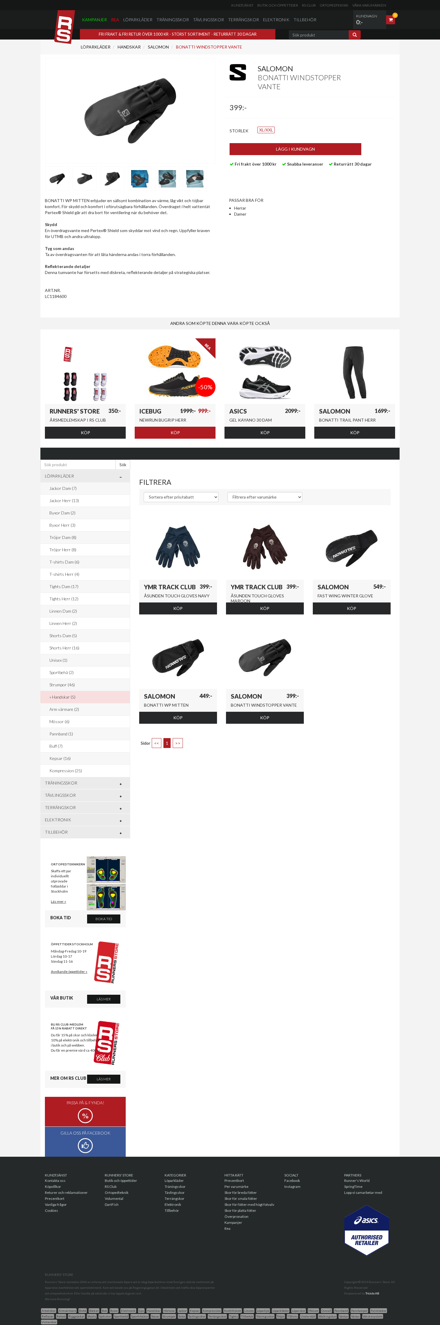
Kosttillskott (232, 1310)
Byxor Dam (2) (62, 512)
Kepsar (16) (60, 758)
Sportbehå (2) (61, 672)
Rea (115, 19)
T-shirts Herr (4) (64, 574)
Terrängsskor (217, 1316)
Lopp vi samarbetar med (363, 1192)
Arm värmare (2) (64, 709)
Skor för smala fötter (240, 1198)
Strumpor (169, 1316)
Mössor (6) (59, 721)
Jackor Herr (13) (64, 500)
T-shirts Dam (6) (64, 561)
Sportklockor (139, 1316)
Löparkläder (137, 19)
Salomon (158, 46)
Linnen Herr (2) (63, 623)
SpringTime (353, 1186)
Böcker (94, 1310)
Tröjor (280, 1316)
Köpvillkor (53, 1186)
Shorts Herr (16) (64, 647)
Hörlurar (169, 1310)
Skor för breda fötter (240, 1192)
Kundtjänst (242, 5)
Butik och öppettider (277, 5)
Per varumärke (236, 1186)
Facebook (292, 1180)
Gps (141, 1310)
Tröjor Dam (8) (62, 537)
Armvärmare (67, 1310)
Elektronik (276, 19)
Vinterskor (49, 1322)
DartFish (112, 1204)
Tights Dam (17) (63, 586)
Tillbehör (305, 19)
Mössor (313, 1310)
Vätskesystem (373, 1316)
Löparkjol (263, 1310)
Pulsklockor (378, 1310)
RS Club (309, 5)
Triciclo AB (372, 1293)
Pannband (341, 1310)
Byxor (114, 1310)
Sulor (181, 1316)
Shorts (91, 1316)
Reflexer (48, 1316)
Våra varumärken (369, 5)
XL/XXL (266, 129)
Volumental (114, 1198)
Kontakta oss (55, 1180)
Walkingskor (327, 1316)
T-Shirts (292, 1316)
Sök (122, 464)
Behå (82, 1310)
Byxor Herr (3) (62, 525)
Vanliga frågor (56, 1204)
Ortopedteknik (334, 5)
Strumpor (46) (62, 684)
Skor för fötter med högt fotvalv (249, 1204)
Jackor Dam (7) (63, 488)
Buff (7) (56, 746)
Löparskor (298, 1310)
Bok (104, 1310)
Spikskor (105, 1316)
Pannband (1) (61, 733)
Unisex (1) (58, 660)
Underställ (308, 1316)
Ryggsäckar (76, 1316)
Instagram (292, 1186)
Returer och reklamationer (66, 1192)
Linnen (249, 1310)
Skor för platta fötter (240, 1210)
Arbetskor (49, 1310)
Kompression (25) (65, 770)
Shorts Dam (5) (63, 635)
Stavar (155, 1316)
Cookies (51, 1210)
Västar (355, 1316)
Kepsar (195, 1310)
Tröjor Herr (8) (62, 549)
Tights (233, 1316)
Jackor (182, 1310)
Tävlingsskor (208, 19)
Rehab (61, 1316)
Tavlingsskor (196, 1316)
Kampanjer (94, 19)
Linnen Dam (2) (63, 611)
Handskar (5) (63, 696)
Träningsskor (173, 19)
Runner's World (357, 1180)
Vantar (343, 1316)
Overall (326, 1310)
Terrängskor (243, 19)
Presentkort (54, 1198)
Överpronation (236, 1216)
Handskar (129, 46)
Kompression (212, 1310)
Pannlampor (359, 1310)
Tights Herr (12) (63, 598)
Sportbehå (121, 1316)
